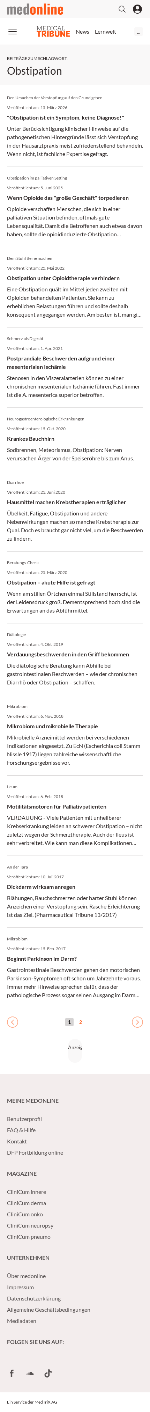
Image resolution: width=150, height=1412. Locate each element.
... (138, 31)
